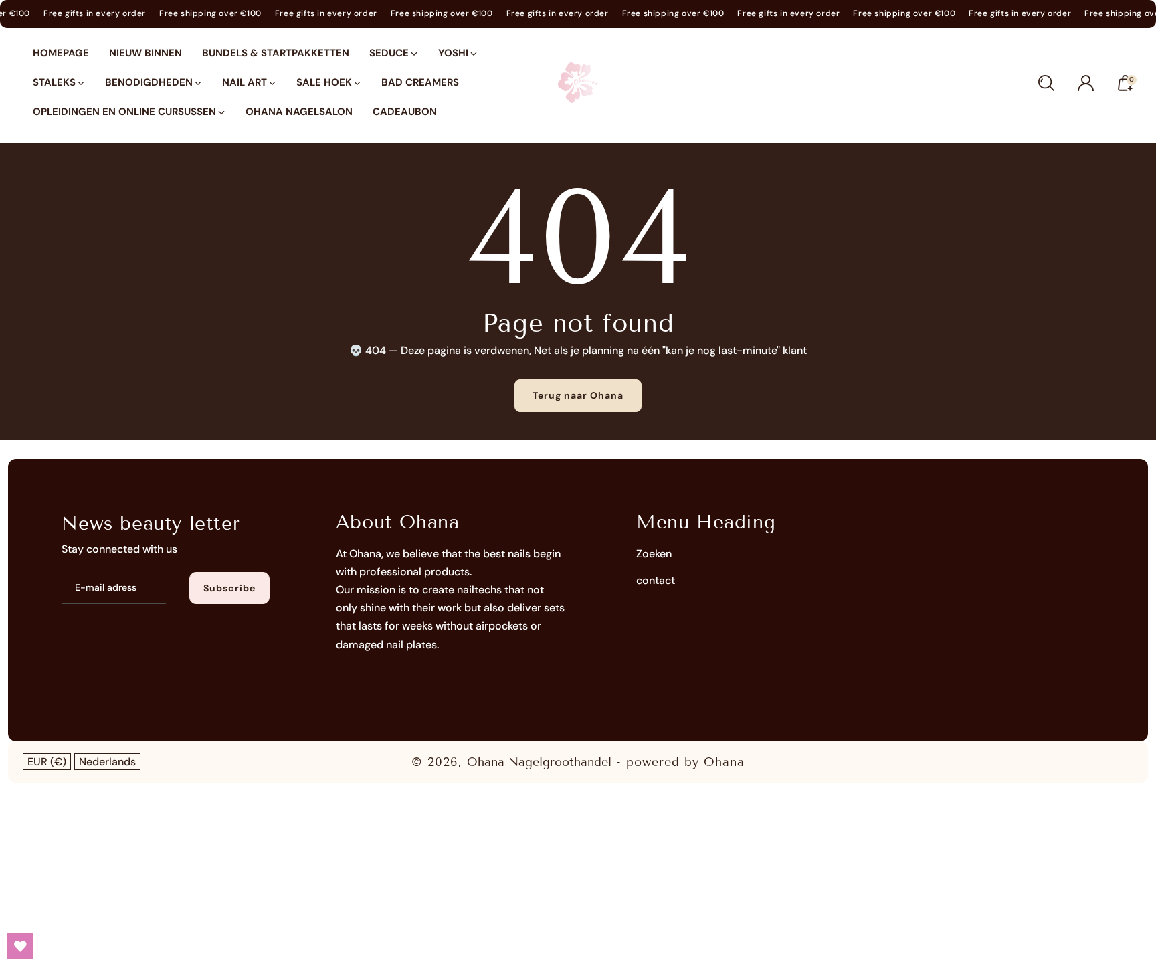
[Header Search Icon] (1046, 83)
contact (655, 580)
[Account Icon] (1086, 83)
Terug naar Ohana (578, 395)
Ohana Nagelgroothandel (539, 762)
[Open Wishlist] (20, 946)
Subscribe (229, 588)
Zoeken (654, 554)
